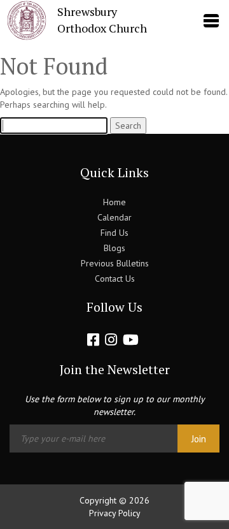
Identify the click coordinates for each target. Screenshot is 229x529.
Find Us (114, 232)
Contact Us (115, 278)
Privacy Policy (115, 513)
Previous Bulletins (115, 263)
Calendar (114, 217)
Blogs (114, 248)
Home (114, 202)
